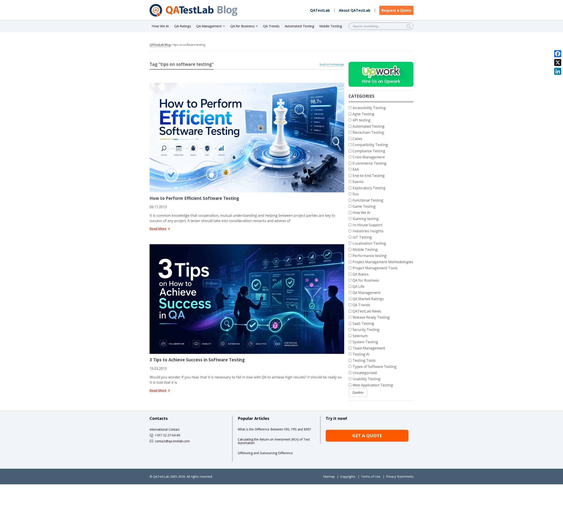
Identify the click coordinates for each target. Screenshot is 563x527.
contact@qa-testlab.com (172, 441)
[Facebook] (557, 53)
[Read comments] (252, 84)
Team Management (369, 348)
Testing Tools (364, 360)
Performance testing (370, 255)
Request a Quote (396, 10)
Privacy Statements (399, 476)
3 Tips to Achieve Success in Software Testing (197, 359)
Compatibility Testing (370, 145)
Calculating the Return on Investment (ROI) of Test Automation (274, 441)
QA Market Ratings (368, 299)
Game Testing (364, 206)
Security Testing (366, 329)
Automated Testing (299, 26)
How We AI (160, 26)
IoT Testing (362, 237)
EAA (356, 169)
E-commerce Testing (369, 163)
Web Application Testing (373, 385)
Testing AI (361, 354)
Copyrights (347, 476)
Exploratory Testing (369, 188)
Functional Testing (368, 200)
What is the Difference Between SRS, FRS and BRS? (274, 429)
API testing (362, 120)
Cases (357, 138)
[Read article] (241, 84)
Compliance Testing (369, 151)
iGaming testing (366, 218)
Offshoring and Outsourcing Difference (265, 453)
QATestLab (320, 10)
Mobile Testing (330, 26)
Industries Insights (368, 231)
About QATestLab (354, 10)
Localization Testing (369, 243)
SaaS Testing (363, 323)
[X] (557, 62)
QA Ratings (182, 26)
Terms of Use (370, 476)
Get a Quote (367, 436)
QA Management (366, 292)
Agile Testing (363, 114)
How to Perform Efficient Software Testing (194, 198)
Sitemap (329, 476)
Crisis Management (369, 157)
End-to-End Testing (369, 175)
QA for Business (366, 280)
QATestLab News (367, 311)
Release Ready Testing (371, 317)
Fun (356, 194)
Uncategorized (365, 373)
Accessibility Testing (369, 108)
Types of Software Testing (375, 366)
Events (358, 182)
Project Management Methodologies (383, 262)
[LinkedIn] (557, 71)
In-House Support (367, 225)
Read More (158, 229)
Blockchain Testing (368, 132)
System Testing (365, 342)
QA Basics (361, 274)
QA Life (358, 286)
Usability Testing (366, 379)
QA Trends (271, 26)
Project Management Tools (375, 268)
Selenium (360, 336)
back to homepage (332, 64)
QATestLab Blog (160, 45)
